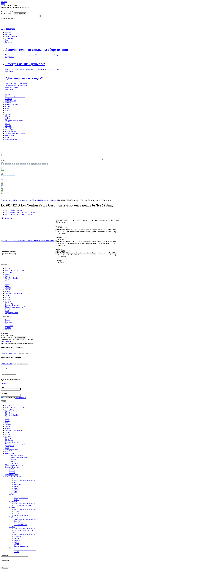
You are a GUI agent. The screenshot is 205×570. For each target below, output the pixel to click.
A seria (11, 478)
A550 (7, 112)
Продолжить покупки (24, 353)
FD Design (9, 129)
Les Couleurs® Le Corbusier (15, 97)
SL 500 (7, 122)
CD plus (8, 116)
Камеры (12, 461)
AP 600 (12, 469)
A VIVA (16, 490)
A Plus (16, 488)
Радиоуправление (11, 139)
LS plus (7, 124)
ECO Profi (8, 103)
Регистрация (10, 29)
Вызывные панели (16, 455)
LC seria (35, 200)
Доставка (8, 34)
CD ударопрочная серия (14, 120)
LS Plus (16, 542)
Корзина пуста (4, 3)
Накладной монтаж (12, 131)
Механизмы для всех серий (15, 133)
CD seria (12, 507)
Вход (2, 29)
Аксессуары (13, 463)
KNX (7, 137)
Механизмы (14, 211)
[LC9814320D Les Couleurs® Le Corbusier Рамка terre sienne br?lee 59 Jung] (28, 241)
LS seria (12, 532)
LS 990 (7, 95)
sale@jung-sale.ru (7, 341)
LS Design (17, 540)
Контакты (8, 42)
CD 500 (8, 114)
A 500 (7, 108)
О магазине (9, 38)
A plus (7, 110)
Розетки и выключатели (23, 200)
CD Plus (16, 513)
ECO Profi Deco (10, 101)
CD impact (13, 502)
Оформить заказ (6, 364)
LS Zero (8, 126)
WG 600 (12, 471)
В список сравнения (8, 353)
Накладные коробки (21, 498)
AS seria (12, 494)
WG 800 (12, 473)
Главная (8, 32)
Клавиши (12, 459)
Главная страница (7, 200)
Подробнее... (9, 57)
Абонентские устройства (18, 457)
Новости (8, 40)
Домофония (9, 135)
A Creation (17, 484)
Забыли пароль (20, 398)
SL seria (12, 548)
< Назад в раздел (7, 218)
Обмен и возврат (11, 36)
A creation (8, 99)
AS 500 (7, 106)
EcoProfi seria (14, 517)
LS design (8, 128)
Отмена (3, 383)
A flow (7, 118)
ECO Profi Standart (11, 104)
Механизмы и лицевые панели (20, 212)
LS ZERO (17, 544)
